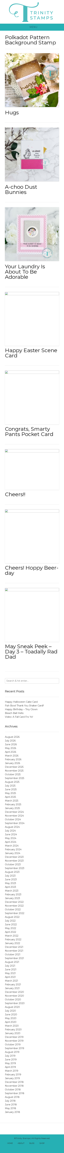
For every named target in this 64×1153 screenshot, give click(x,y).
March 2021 (11, 980)
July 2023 (10, 875)
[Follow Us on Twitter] (57, 1143)
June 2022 (11, 924)
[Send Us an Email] (50, 1143)
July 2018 (10, 1100)
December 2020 (14, 992)
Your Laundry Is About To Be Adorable (25, 271)
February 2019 (13, 1074)
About (21, 1143)
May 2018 (10, 1108)
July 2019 (10, 1055)
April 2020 (10, 1022)
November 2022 (14, 905)
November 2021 (14, 950)
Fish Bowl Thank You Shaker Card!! (24, 705)
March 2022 (11, 935)
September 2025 (14, 778)
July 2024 (10, 830)
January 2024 (12, 853)
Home (10, 1143)
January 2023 (12, 898)
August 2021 (12, 962)
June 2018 (11, 1104)
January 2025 (12, 808)
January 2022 (12, 943)
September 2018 (14, 1093)
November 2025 (14, 770)
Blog (31, 1143)
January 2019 (12, 1078)
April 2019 (10, 1067)
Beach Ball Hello (14, 713)
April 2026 (10, 751)
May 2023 (10, 883)
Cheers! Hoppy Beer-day (31, 570)
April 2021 (10, 977)
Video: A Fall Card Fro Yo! (19, 716)
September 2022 (14, 913)
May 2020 (10, 1018)
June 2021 (10, 969)
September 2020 (15, 1003)
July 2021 (10, 965)
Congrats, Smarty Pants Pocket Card (29, 431)
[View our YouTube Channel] (28, 1148)
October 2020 (13, 999)
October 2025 (13, 774)
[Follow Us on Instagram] (32, 1148)
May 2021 (10, 973)
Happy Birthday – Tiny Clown (21, 709)
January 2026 (12, 763)
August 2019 (12, 1052)
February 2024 (13, 849)
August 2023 (12, 871)
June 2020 (11, 1014)
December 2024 (14, 811)
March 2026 (11, 755)
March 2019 (11, 1070)
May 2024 (10, 838)
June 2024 (11, 834)
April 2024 (10, 841)
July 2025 (10, 785)
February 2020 (13, 1029)
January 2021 (12, 988)
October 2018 (13, 1089)
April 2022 (10, 932)
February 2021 (13, 984)
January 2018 (12, 1112)
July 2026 (10, 740)
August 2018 (12, 1097)
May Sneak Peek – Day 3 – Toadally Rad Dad (31, 651)
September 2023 (14, 868)
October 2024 (13, 819)
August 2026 (12, 736)
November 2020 (14, 995)
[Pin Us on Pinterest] (35, 1148)
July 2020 (10, 1010)
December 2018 (14, 1082)
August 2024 (12, 826)
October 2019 (13, 1044)
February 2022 (13, 939)
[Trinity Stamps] (32, 12)
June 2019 (11, 1059)
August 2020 (12, 1007)
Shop (42, 1143)
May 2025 (10, 793)
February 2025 (13, 804)
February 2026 (13, 759)
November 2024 (14, 815)
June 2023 (11, 879)
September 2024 (14, 823)
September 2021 (14, 958)
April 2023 (10, 887)
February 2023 (13, 894)
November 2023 (14, 860)
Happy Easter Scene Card (31, 353)
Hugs (12, 112)
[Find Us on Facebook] (54, 1143)
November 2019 (14, 1040)
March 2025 (11, 800)
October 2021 (12, 954)
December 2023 (14, 856)
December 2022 (14, 902)
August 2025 (12, 781)
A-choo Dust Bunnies (21, 189)
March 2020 (12, 1025)
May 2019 (10, 1063)
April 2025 (10, 796)
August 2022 (12, 917)
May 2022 (10, 928)
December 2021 (14, 947)
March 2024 (12, 845)
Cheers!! (15, 494)
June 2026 (11, 744)
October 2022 (13, 909)
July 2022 (10, 920)
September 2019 (14, 1048)
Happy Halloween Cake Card (21, 701)
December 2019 (14, 1037)
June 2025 (11, 789)
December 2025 (14, 766)
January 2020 (12, 1033)
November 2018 (14, 1085)
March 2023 (11, 890)
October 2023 (13, 864)
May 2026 (10, 748)
